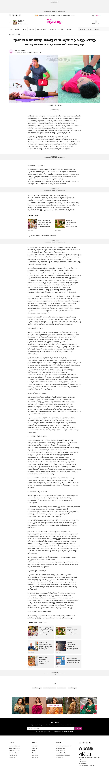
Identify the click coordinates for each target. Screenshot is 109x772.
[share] (50, 105)
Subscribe (35, 748)
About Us (34, 746)
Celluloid (31, 29)
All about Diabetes (61, 753)
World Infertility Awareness (63, 746)
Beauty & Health (42, 29)
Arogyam (21, 20)
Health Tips (72, 688)
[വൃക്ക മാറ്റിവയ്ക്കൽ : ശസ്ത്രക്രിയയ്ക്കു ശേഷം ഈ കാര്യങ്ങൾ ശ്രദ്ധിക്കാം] (61, 661)
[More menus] (10, 22)
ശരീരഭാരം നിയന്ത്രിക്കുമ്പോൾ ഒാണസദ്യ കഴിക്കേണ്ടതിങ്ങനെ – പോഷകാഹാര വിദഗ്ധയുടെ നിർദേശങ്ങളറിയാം (72, 634)
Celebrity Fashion (49, 688)
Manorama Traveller (14, 750)
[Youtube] (16, 15)
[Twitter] (20, 15)
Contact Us (35, 757)
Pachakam (69, 29)
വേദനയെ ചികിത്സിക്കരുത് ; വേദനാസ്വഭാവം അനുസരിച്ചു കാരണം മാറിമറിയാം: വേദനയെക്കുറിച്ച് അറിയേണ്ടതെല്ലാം (73, 649)
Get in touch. (62, 11)
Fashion (17, 29)
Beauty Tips (61, 688)
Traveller (97, 29)
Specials (60, 29)
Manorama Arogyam (14, 748)
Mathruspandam (60, 750)
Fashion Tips (37, 688)
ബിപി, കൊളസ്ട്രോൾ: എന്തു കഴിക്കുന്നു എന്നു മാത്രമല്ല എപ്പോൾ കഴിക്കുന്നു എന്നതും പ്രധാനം (45, 225)
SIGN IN (98, 15)
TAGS (54, 683)
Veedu (90, 29)
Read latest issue (23, 24)
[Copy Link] (58, 105)
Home (11, 29)
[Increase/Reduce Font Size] (61, 105)
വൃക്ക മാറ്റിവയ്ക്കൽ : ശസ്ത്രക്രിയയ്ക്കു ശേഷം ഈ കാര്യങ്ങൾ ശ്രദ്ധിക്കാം (73, 661)
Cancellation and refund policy (87, 765)
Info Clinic (17, 34)
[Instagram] (13, 15)
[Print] (55, 105)
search (93, 15)
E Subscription (96, 24)
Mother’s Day (59, 757)
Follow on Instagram (53, 705)
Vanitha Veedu (13, 755)
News (24, 29)
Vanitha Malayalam (14, 746)
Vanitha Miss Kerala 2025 (63, 755)
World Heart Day (60, 748)
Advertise (35, 755)
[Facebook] (10, 15)
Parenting (52, 29)
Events (34, 750)
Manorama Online (14, 753)
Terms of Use (82, 763)
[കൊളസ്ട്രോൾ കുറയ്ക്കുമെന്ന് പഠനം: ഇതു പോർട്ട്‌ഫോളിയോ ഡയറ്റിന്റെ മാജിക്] (33, 646)
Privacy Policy (83, 761)
